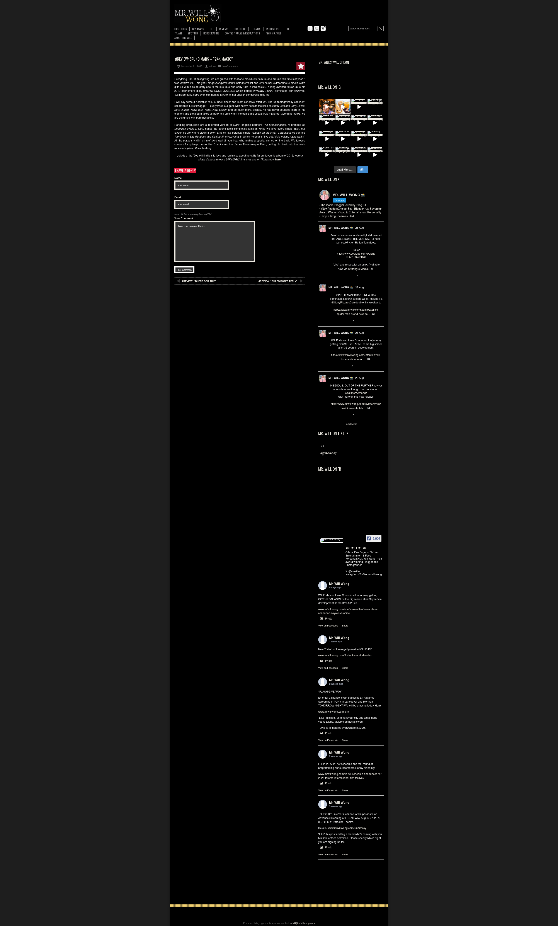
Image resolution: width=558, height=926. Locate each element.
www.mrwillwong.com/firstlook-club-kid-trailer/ (345, 655)
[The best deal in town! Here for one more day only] (375, 155)
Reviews (223, 29)
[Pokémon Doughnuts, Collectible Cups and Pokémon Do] (327, 155)
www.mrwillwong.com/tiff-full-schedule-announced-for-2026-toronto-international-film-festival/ (350, 776)
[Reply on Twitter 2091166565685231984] (332, 320)
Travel (178, 33)
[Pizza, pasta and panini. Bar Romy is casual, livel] (327, 138)
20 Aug (359, 378)
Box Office (240, 29)
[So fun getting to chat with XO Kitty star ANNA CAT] (375, 123)
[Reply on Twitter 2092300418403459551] (332, 275)
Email (178, 197)
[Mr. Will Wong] (331, 540)
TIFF (211, 29)
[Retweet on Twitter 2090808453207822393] (339, 365)
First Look (180, 29)
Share (345, 625)
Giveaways (198, 29)
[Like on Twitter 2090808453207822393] (346, 365)
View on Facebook (328, 625)
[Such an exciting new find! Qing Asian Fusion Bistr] (359, 138)
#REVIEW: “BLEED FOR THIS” (199, 281)
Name (178, 178)
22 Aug (359, 287)
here (278, 159)
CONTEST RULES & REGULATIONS (242, 33)
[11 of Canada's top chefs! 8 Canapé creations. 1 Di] (359, 155)
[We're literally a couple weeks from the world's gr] (359, 106)
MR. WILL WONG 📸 (340, 228)
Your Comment (184, 218)
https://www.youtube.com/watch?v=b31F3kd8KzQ (356, 255)
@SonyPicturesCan (343, 302)
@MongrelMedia (358, 269)
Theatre (256, 29)
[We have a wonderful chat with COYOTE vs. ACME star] (343, 138)
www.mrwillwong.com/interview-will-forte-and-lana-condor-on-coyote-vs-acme (348, 611)
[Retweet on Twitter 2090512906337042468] (339, 414)
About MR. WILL (183, 37)
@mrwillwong (328, 452)
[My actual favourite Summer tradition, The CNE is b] (359, 123)
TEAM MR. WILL (273, 33)
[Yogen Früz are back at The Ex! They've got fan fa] (343, 106)
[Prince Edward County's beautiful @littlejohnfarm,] (343, 155)
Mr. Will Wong (339, 583)
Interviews (272, 29)
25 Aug (359, 227)
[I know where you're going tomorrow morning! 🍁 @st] (327, 106)
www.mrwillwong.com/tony (333, 711)
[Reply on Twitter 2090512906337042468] (332, 414)
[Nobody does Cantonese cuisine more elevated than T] (375, 138)
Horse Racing (211, 33)
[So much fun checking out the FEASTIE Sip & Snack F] (343, 123)
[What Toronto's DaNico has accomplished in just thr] (327, 123)
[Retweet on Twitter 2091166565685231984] (339, 320)
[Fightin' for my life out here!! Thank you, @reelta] (375, 106)
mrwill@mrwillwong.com (302, 923)
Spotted (193, 33)
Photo (328, 618)
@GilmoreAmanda (356, 393)
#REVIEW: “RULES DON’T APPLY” (278, 281)
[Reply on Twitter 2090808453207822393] (332, 365)
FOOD (287, 29)
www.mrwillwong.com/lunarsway (347, 828)
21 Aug (359, 332)
